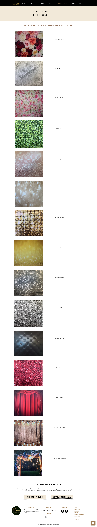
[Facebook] (66, 511)
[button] (33, 3)
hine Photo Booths (45, 524)
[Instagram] (62, 511)
